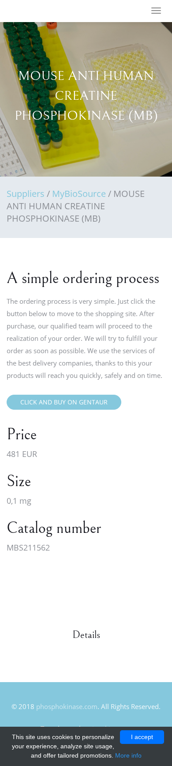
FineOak (32, 11)
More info (128, 755)
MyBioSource (79, 194)
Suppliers (26, 194)
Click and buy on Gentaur (64, 402)
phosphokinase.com (66, 706)
